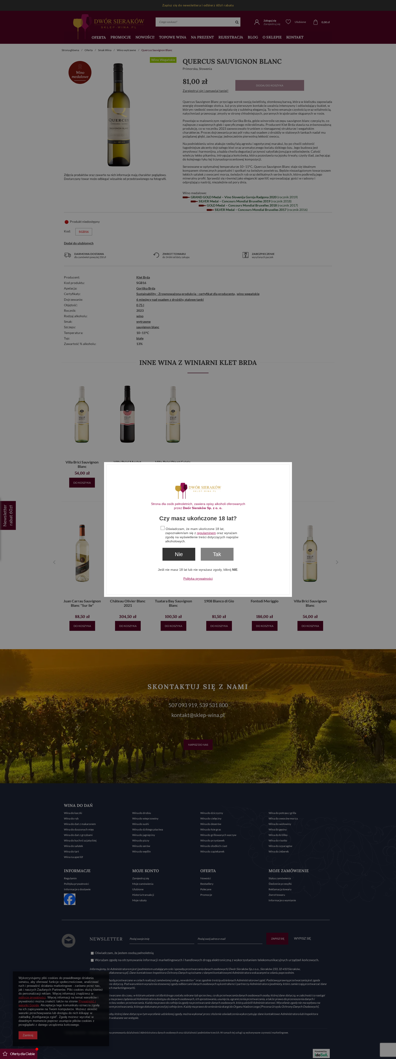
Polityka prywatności (198, 578)
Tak (217, 554)
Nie (179, 554)
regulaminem (206, 533)
